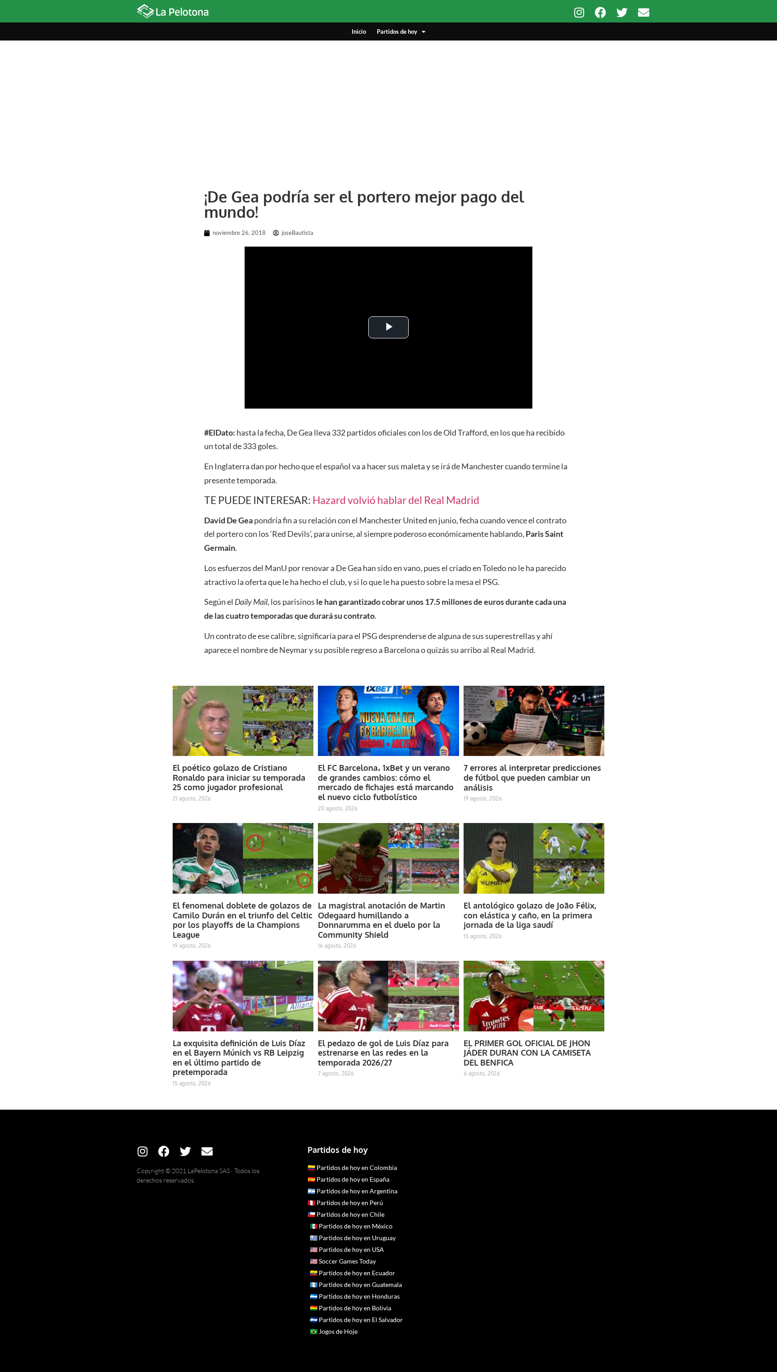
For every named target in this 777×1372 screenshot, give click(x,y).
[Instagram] (579, 12)
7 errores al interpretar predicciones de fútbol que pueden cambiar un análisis (532, 777)
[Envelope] (643, 12)
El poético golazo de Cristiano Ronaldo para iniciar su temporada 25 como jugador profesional (239, 777)
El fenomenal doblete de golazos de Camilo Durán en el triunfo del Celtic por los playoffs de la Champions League (243, 920)
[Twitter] (622, 12)
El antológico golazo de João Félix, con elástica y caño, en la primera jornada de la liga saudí (530, 915)
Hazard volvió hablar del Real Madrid (396, 500)
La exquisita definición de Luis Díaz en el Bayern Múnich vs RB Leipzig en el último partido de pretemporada (239, 1057)
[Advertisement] (388, 108)
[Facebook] (600, 12)
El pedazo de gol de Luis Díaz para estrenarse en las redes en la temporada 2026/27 (383, 1052)
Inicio (359, 31)
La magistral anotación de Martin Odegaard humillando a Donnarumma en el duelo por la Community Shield (381, 920)
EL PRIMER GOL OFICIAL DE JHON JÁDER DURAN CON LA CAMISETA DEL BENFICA (527, 1052)
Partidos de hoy (397, 31)
